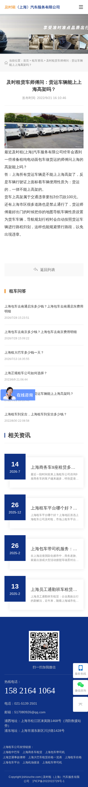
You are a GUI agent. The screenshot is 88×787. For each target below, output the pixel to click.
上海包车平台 (12, 762)
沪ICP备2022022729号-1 (48, 781)
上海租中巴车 (12, 752)
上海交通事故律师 (15, 757)
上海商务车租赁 (33, 752)
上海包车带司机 (55, 752)
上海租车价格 (74, 757)
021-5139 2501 (25, 703)
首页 (26, 60)
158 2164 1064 (29, 690)
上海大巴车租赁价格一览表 (45, 757)
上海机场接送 (32, 762)
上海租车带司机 (52, 762)
